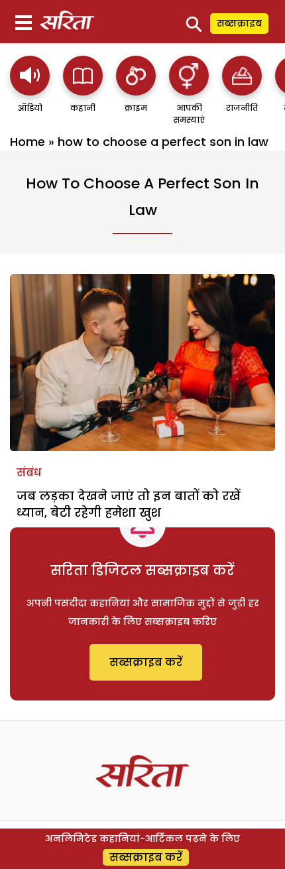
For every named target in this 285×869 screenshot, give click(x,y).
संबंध (29, 472)
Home (27, 141)
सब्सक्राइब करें (145, 662)
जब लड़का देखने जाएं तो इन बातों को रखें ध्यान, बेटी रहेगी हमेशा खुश (129, 504)
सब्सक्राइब (239, 23)
